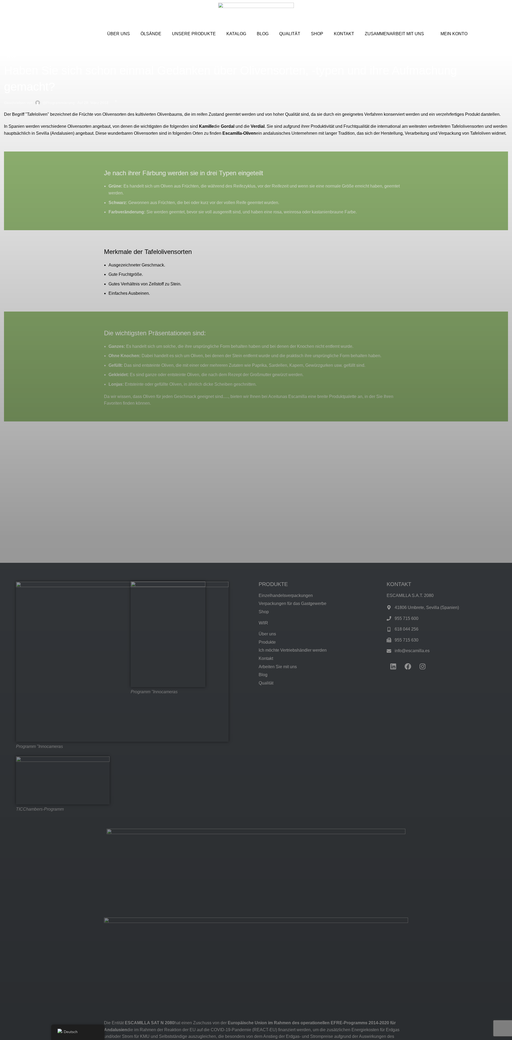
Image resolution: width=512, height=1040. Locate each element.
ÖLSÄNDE (151, 33)
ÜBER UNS (118, 33)
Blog (11, 56)
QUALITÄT (289, 33)
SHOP (317, 33)
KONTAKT (344, 33)
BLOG (263, 33)
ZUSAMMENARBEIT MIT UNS (394, 33)
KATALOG (236, 33)
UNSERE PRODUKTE (194, 33)
